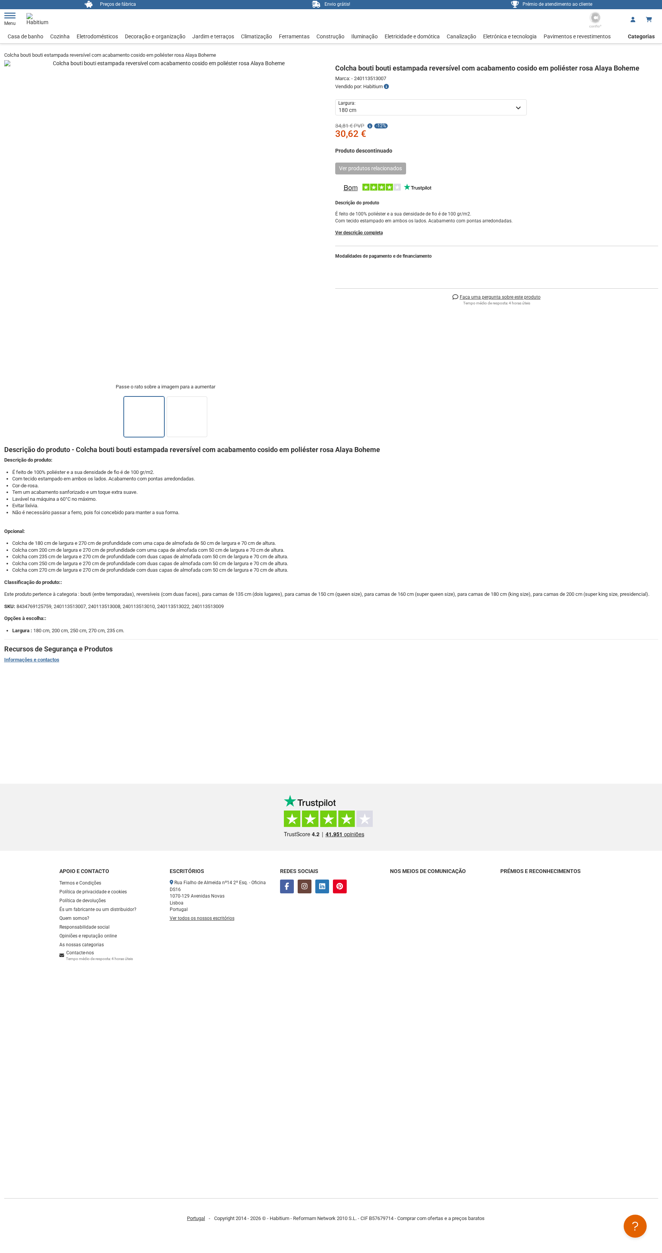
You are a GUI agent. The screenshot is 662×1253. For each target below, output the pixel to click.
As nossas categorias (81, 944)
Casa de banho (25, 36)
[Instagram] (304, 886)
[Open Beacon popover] (635, 1226)
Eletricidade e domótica (412, 36)
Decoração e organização (155, 36)
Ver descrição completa (359, 232)
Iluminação (364, 36)
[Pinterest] (340, 886)
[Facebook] (287, 886)
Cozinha (60, 36)
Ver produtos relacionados (370, 168)
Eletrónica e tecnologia (510, 36)
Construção (330, 36)
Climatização (256, 36)
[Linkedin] (322, 886)
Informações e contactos (31, 660)
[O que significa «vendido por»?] (386, 86)
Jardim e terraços (213, 36)
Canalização (461, 36)
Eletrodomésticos (97, 36)
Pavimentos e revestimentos (577, 36)
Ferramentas (294, 36)
